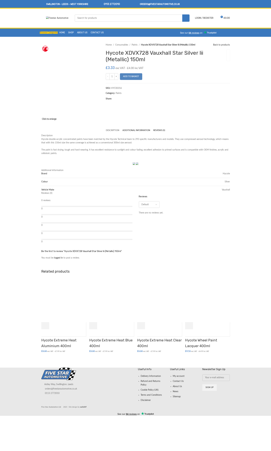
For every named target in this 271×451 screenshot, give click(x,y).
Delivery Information (151, 376)
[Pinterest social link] (121, 99)
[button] (45, 325)
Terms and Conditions (151, 395)
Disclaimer (146, 400)
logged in (58, 258)
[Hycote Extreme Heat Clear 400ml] (159, 299)
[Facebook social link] (224, 4)
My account (178, 376)
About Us (177, 386)
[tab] (112, 130)
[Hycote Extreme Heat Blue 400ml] (111, 299)
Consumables (121, 45)
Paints (134, 45)
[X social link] (117, 99)
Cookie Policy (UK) (150, 390)
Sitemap (177, 396)
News (175, 391)
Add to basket (131, 76)
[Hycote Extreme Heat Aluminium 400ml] (63, 299)
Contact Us (178, 381)
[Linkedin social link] (228, 4)
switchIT (83, 407)
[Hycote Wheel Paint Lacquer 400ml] (207, 299)
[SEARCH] (186, 18)
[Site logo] (57, 18)
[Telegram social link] (129, 99)
